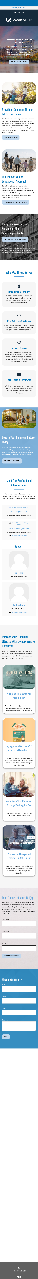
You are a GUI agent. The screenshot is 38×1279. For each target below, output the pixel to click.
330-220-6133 (21, 1271)
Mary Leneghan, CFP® (19, 511)
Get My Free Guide (11, 956)
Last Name (5, 931)
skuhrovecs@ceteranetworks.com (20, 612)
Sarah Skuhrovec (19, 605)
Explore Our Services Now (15, 239)
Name (4, 984)
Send (6, 1036)
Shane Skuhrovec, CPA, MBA (19, 528)
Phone (4, 1008)
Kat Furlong (19, 572)
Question (5, 1020)
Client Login (20, 12)
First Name (5, 919)
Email (4, 944)
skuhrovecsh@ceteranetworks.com (20, 535)
